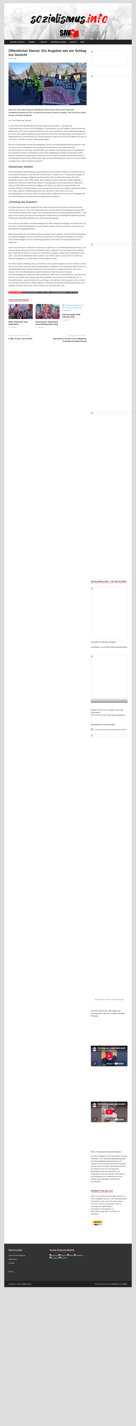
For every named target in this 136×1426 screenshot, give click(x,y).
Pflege (42, 292)
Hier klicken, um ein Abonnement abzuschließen (109, 647)
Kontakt (73, 42)
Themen (31, 42)
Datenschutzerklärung (17, 1255)
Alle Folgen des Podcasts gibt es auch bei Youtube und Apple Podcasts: (108, 1013)
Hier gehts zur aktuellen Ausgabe (103, 642)
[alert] (109, 729)
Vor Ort (43, 42)
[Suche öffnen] (126, 42)
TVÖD (70, 292)
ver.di (75, 292)
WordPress (115, 1284)
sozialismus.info (26, 1284)
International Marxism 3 (116, 715)
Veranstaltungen (58, 42)
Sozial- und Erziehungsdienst (56, 292)
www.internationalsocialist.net (114, 1159)
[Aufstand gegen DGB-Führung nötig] (74, 309)
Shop (82, 42)
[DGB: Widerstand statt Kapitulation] (20, 312)
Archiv (10, 1271)
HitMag (124, 1284)
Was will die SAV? (17, 42)
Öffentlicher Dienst (31, 292)
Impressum (13, 1259)
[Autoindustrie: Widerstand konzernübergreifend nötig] (47, 312)
